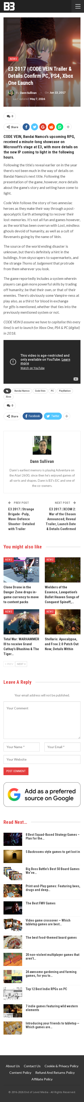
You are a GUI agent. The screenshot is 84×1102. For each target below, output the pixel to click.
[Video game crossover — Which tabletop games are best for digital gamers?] (13, 925)
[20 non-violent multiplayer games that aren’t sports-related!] (13, 959)
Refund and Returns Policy (55, 1073)
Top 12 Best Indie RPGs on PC (46, 989)
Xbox (8, 396)
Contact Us (32, 1066)
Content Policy (20, 1073)
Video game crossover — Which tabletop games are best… (48, 922)
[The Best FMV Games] (13, 907)
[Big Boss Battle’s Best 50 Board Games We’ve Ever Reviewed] (13, 873)
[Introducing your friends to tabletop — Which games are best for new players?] (13, 1028)
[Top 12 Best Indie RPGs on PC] (13, 993)
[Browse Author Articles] (42, 445)
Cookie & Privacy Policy (61, 1066)
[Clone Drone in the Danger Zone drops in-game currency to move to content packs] (21, 569)
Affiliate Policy (42, 1079)
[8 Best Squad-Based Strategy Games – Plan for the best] (13, 839)
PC (52, 391)
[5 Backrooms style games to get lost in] (13, 856)
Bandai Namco (22, 391)
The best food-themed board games (51, 937)
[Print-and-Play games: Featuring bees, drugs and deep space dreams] (13, 890)
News (13, 59)
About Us (13, 1066)
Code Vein (40, 391)
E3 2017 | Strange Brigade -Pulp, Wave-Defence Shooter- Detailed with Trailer (21, 519)
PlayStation (65, 391)
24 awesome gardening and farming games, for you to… (51, 974)
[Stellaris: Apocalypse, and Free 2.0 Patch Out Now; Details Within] (62, 621)
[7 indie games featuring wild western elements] (13, 1010)
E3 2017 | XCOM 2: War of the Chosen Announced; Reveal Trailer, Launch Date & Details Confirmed (61, 519)
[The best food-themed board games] (13, 942)
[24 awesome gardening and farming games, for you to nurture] (13, 976)
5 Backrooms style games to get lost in (53, 852)
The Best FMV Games (41, 903)
